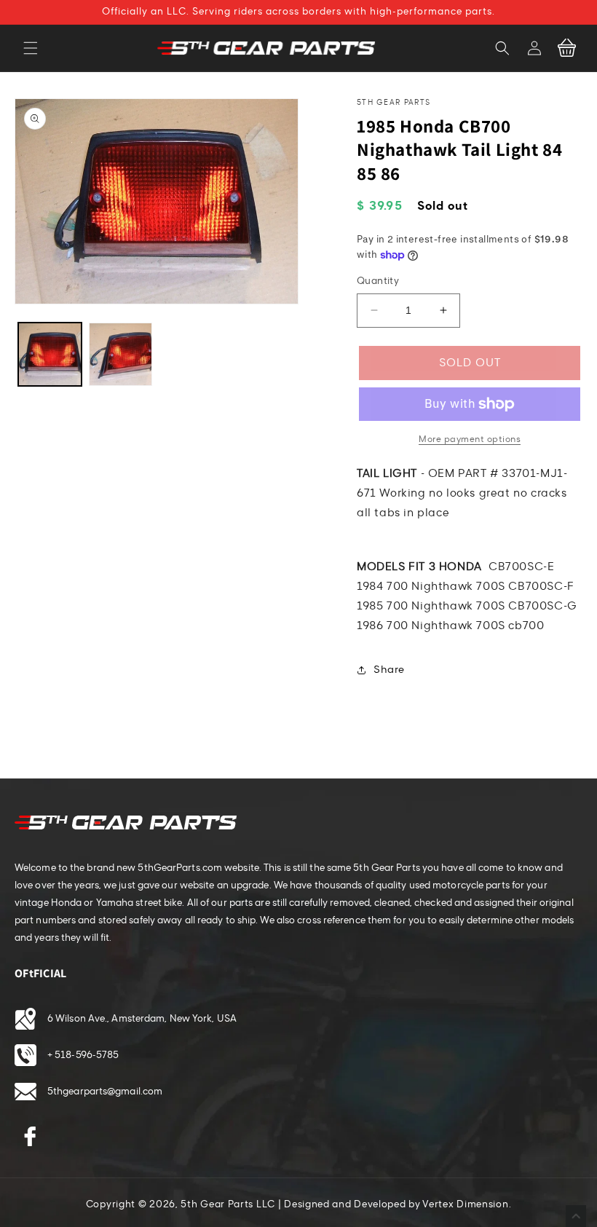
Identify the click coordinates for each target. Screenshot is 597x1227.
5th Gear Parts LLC (228, 1204)
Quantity (378, 281)
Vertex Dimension (465, 1204)
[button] (31, 48)
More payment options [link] (470, 439)
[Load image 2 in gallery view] (120, 354)
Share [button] (389, 669)
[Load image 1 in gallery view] (50, 354)
